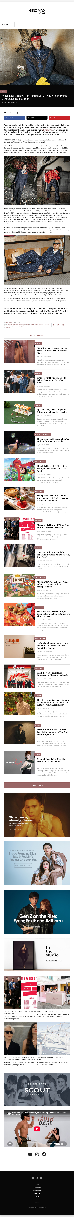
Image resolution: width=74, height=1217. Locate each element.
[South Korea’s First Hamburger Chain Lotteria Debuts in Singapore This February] (19, 614)
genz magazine (39, 324)
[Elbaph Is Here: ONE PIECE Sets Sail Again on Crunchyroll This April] (19, 469)
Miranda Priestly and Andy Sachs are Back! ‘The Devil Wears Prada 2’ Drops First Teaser (19, 1058)
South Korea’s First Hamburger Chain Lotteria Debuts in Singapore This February (53, 614)
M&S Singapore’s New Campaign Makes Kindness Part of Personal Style (52, 350)
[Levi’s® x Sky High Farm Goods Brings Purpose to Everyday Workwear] (19, 381)
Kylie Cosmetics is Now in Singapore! (50, 1011)
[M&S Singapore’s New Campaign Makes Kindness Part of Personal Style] (19, 351)
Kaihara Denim (8, 326)
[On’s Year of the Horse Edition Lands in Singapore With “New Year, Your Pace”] (19, 555)
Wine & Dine (38, 491)
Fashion (2, 91)
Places (37, 1199)
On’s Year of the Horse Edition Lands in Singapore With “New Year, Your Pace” (53, 554)
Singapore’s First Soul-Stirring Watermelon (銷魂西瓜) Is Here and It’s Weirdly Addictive (53, 498)
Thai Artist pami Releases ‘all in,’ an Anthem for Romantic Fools (53, 440)
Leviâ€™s (47, 129)
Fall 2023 (32, 324)
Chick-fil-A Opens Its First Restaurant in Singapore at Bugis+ (53, 673)
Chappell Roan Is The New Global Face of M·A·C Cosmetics (52, 760)
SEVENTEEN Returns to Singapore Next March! (51, 1058)
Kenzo (14, 326)
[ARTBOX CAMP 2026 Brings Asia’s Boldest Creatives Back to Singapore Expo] (19, 585)
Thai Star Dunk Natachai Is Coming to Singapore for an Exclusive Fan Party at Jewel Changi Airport (53, 702)
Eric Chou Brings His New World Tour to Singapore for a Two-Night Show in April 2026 (53, 732)
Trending (38, 520)
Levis (18, 326)
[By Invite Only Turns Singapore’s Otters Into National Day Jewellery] (19, 413)
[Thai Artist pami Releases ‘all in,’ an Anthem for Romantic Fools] (19, 442)
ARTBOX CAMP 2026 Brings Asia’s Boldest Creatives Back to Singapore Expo (52, 584)
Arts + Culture (40, 461)
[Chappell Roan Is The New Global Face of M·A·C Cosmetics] (19, 762)
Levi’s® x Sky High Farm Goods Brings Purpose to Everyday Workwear (51, 380)
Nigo (21, 326)
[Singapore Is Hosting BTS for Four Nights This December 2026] (19, 528)
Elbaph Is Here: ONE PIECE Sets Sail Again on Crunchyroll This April (52, 468)
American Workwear (12, 324)
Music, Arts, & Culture (42, 434)
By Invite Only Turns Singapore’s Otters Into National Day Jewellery (53, 410)
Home (37, 1184)
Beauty (37, 754)
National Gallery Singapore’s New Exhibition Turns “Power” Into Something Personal (52, 645)
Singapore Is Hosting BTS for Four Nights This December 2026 (53, 526)
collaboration (22, 324)
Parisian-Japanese (28, 326)
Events (37, 725)
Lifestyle (38, 695)
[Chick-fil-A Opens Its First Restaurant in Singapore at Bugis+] (19, 676)
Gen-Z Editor (14, 102)
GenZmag (46, 324)
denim (27, 324)
